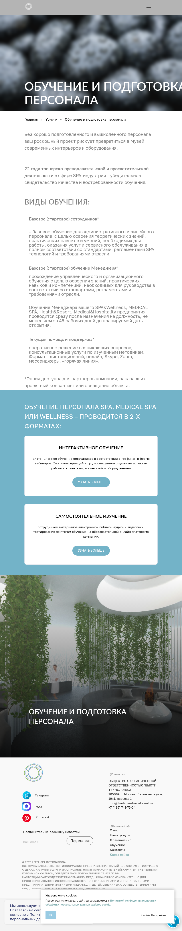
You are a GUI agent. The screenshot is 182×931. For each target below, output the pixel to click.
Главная (31, 119)
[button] (91, 482)
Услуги (51, 119)
